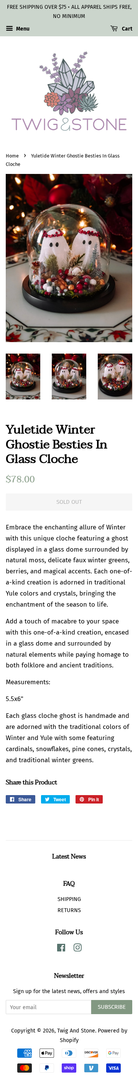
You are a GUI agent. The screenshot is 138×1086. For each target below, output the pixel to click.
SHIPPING (69, 899)
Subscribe (112, 1006)
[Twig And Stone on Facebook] (61, 949)
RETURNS (69, 910)
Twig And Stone (76, 1030)
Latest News (69, 856)
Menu (22, 29)
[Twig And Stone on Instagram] (77, 949)
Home (12, 156)
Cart (126, 29)
